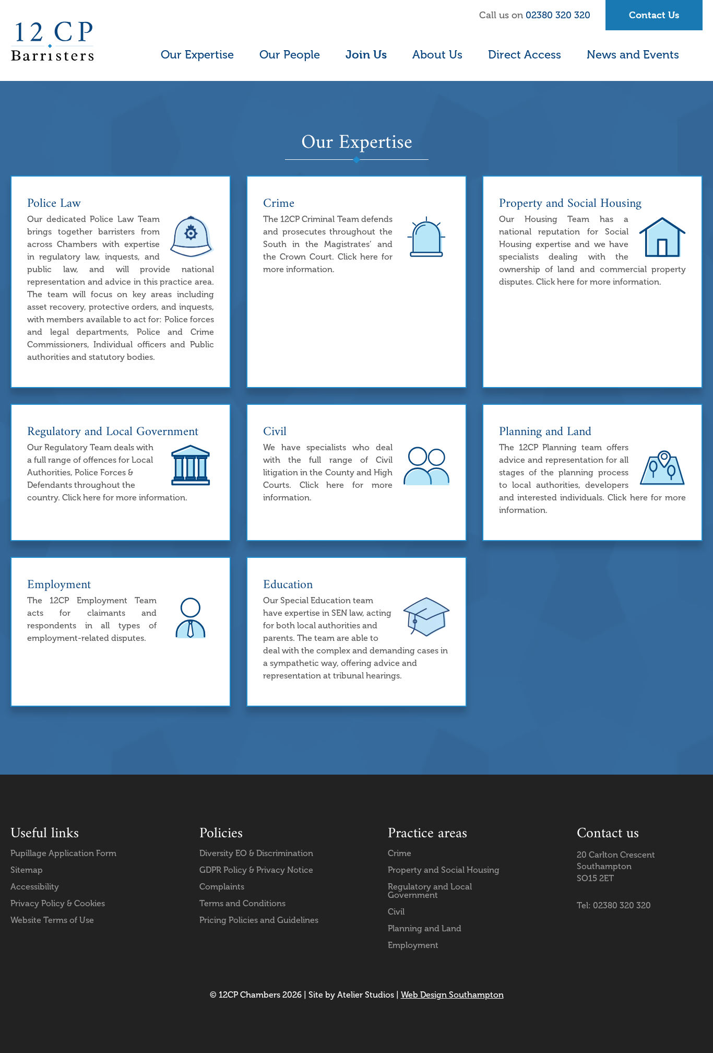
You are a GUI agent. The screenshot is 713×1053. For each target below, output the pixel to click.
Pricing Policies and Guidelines (258, 920)
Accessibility (34, 887)
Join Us (366, 54)
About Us (437, 55)
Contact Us (654, 14)
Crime (399, 853)
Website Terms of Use (52, 920)
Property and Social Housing (444, 870)
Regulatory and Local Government (430, 891)
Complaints (221, 887)
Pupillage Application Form (63, 853)
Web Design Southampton (452, 995)
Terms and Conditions (242, 903)
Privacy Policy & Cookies (57, 903)
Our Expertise (197, 55)
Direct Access (524, 55)
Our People (289, 55)
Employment (413, 945)
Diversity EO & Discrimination (256, 853)
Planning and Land (424, 928)
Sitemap (26, 870)
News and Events (633, 55)
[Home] (52, 41)
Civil (396, 912)
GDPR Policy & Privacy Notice (256, 870)
